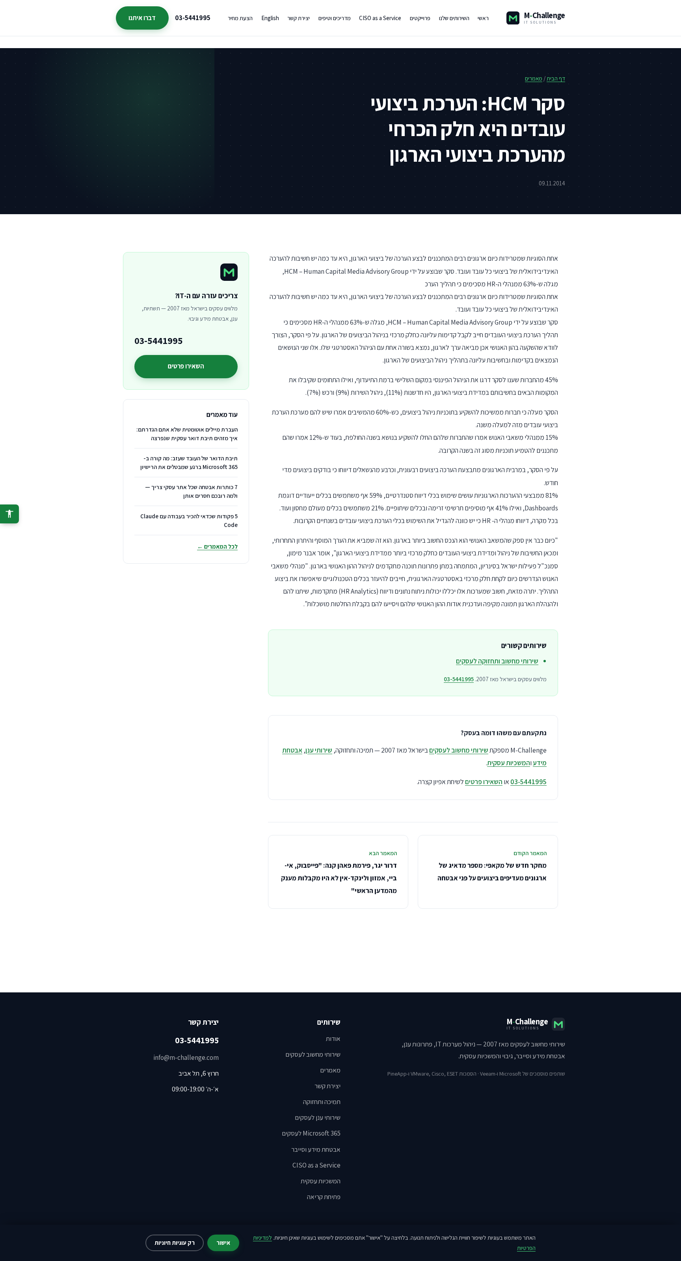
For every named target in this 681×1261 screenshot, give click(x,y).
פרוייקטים (420, 18)
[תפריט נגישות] (9, 513)
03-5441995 (192, 17)
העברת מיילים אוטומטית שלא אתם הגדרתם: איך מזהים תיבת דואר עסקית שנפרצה (187, 434)
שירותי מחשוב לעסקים (458, 750)
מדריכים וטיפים (334, 18)
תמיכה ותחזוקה (321, 1101)
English (270, 18)
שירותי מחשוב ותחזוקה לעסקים (497, 660)
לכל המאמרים (217, 546)
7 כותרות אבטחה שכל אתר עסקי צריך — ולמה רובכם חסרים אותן (191, 491)
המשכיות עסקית (508, 762)
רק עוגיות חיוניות (174, 1242)
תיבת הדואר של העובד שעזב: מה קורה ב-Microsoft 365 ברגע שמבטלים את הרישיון (189, 462)
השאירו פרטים (483, 781)
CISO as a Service (380, 18)
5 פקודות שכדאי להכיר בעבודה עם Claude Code (189, 520)
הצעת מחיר (240, 18)
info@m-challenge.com (186, 1057)
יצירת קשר (298, 18)
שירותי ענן (318, 750)
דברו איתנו (142, 17)
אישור (223, 1242)
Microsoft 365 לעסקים (311, 1133)
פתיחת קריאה (323, 1196)
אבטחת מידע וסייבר (315, 1149)
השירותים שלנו (454, 18)
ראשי (483, 18)
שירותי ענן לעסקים (317, 1117)
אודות (333, 1038)
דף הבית (556, 78)
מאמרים (533, 78)
